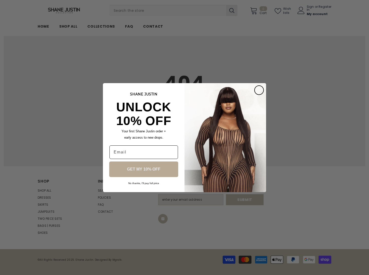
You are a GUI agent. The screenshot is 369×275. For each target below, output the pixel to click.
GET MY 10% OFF (143, 169)
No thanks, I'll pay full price (143, 183)
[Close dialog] (259, 90)
